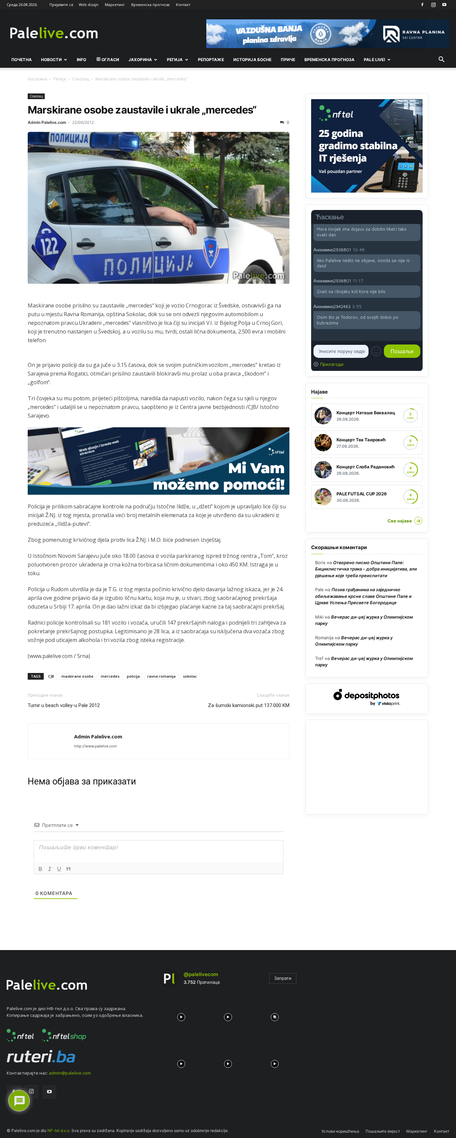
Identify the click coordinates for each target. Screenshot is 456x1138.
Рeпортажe (211, 59)
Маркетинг (115, 4)
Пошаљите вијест (383, 1131)
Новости (51, 59)
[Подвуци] (59, 869)
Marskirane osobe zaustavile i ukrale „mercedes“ (142, 109)
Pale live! (374, 59)
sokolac (190, 676)
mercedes (110, 676)
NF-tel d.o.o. (58, 1130)
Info (81, 59)
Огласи (110, 59)
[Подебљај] (40, 869)
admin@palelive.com (70, 1073)
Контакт (183, 4)
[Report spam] (417, 249)
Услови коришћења (340, 1131)
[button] (441, 60)
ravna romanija (161, 676)
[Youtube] (444, 4)
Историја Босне (252, 59)
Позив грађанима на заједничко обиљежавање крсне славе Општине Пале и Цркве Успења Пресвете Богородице (363, 596)
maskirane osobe (77, 676)
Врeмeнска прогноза (329, 59)
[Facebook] (422, 4)
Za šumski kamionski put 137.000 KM (248, 705)
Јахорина (140, 59)
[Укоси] (49, 869)
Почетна (21, 59)
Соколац (80, 79)
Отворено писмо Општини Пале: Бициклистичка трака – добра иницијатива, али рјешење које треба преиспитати (366, 569)
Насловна (37, 79)
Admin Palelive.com (47, 122)
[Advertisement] (367, 767)
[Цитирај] (68, 869)
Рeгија (175, 59)
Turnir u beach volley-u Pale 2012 (64, 705)
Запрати (282, 978)
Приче (288, 59)
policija (133, 676)
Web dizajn (88, 4)
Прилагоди (332, 364)
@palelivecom (201, 974)
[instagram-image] (181, 1015)
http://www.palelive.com (95, 746)
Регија (59, 79)
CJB (51, 676)
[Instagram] (433, 4)
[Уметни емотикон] (376, 351)
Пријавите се (61, 4)
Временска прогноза (150, 4)
